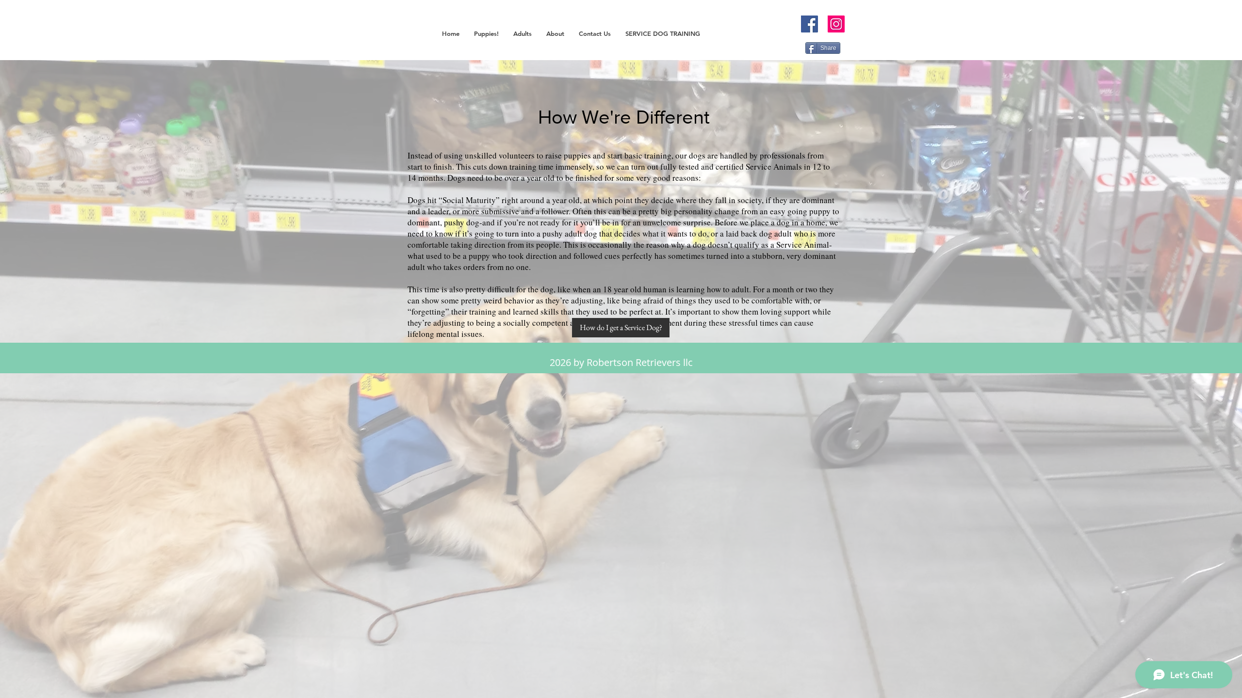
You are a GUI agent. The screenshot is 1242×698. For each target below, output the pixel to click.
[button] (486, 33)
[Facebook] (809, 24)
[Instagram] (836, 24)
